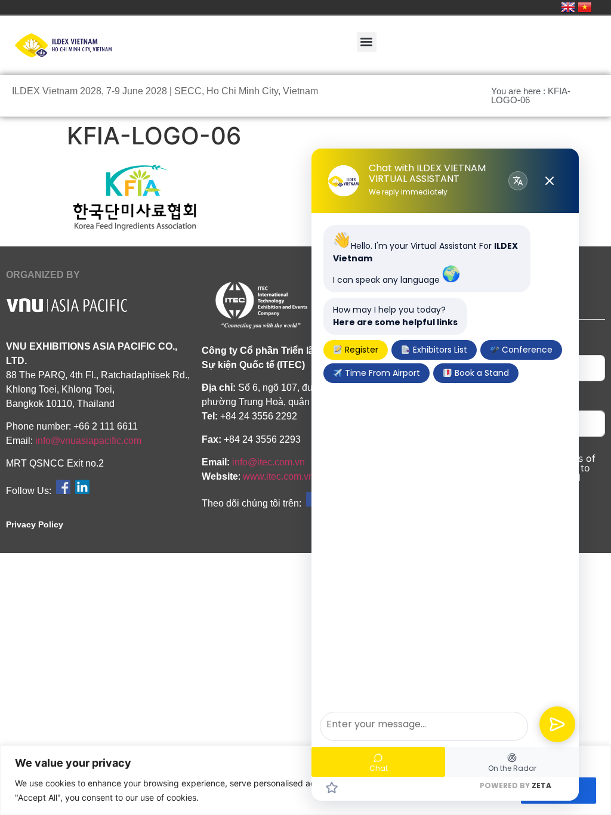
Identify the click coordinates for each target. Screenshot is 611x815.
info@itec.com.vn (268, 462)
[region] (305, 780)
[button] (367, 42)
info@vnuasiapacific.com (88, 441)
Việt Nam (585, 7)
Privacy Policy (34, 524)
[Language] (517, 180)
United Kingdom (568, 7)
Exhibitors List (439, 350)
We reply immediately (408, 192)
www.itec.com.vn (278, 476)
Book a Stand (480, 373)
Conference (526, 350)
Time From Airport (381, 373)
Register (360, 350)
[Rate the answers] (332, 787)
